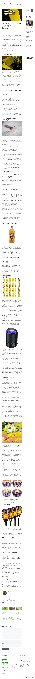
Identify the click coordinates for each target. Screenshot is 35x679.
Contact (12, 659)
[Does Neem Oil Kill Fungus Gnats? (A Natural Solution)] (5, 608)
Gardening (19, 2)
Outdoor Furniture (26, 2)
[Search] (32, 10)
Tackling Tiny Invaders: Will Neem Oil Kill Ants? (18, 611)
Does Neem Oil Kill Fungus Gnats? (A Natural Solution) (4, 611)
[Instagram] (2, 602)
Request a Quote (23, 4)
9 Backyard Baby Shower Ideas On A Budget (5, 663)
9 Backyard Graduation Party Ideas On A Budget (5, 667)
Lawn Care (13, 2)
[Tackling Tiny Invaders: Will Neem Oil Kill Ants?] (19, 608)
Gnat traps (17, 446)
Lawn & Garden (10, 617)
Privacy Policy (13, 662)
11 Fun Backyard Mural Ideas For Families (5, 672)
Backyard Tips (5, 617)
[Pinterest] (3, 602)
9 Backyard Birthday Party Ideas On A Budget (5, 659)
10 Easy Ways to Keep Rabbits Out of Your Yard (11, 618)
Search (13, 4)
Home (12, 661)
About (17, 4)
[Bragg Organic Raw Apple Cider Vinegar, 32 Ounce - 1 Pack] (12, 234)
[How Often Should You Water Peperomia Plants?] (12, 608)
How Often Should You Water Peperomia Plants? (12, 611)
